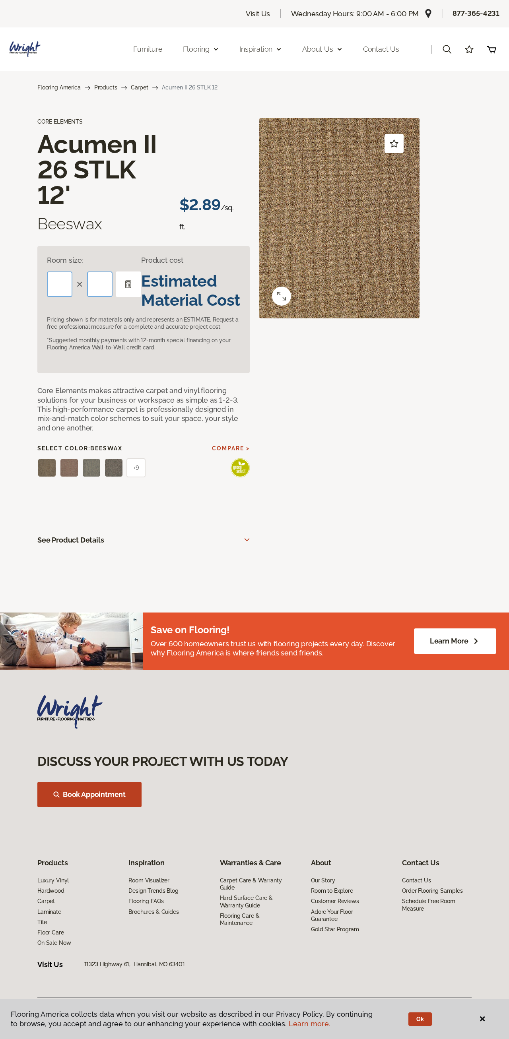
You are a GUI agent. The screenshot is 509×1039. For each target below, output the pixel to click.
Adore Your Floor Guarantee (332, 915)
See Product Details (70, 540)
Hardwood (50, 891)
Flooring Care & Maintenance (240, 919)
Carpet (139, 87)
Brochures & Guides (153, 912)
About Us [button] (317, 49)
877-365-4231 (476, 13)
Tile (42, 922)
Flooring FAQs (145, 901)
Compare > (231, 448)
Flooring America (59, 87)
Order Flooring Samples (432, 891)
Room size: (65, 260)
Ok (420, 1019)
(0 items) (491, 49)
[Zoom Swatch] (281, 296)
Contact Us (381, 49)
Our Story (323, 880)
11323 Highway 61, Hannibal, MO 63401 (134, 964)
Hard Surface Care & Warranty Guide (246, 901)
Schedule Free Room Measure (428, 904)
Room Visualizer (148, 880)
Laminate (49, 912)
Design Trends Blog (153, 891)
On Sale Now (54, 943)
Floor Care (50, 932)
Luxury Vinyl (53, 880)
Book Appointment (94, 794)
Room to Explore (332, 891)
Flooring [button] (196, 49)
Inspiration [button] (255, 49)
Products (105, 87)
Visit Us (258, 14)
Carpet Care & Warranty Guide (251, 884)
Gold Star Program (335, 929)
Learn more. (309, 1024)
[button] (447, 49)
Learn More (449, 641)
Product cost (162, 260)
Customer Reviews (335, 901)
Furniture (147, 49)
